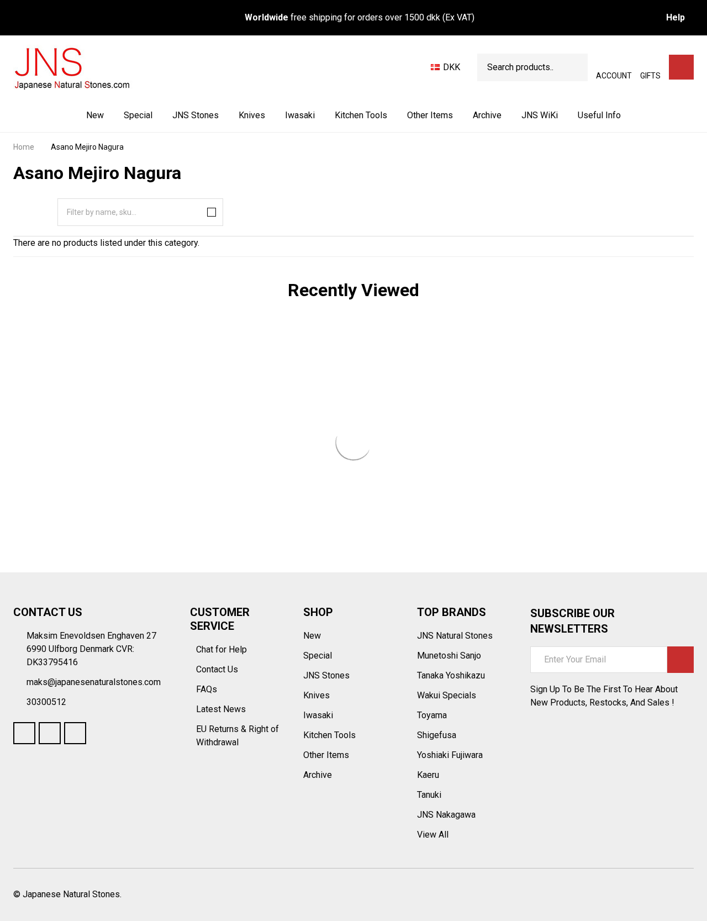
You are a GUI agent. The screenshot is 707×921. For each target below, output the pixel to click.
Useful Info (599, 115)
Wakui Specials (446, 695)
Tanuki (429, 795)
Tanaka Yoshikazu (451, 675)
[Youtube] (49, 733)
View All (433, 834)
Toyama (432, 715)
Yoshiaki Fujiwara (450, 755)
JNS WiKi (539, 115)
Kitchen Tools (361, 115)
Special (138, 115)
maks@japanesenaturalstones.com (94, 682)
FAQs (206, 689)
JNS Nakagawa (446, 814)
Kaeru (428, 775)
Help (675, 17)
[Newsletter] (680, 659)
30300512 (46, 702)
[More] (219, 115)
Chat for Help (222, 649)
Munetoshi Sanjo (449, 655)
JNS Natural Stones (455, 635)
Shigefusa (436, 735)
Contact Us (218, 669)
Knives (252, 115)
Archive (487, 115)
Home (23, 147)
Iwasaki (300, 115)
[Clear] (209, 212)
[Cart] (681, 67)
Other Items (430, 115)
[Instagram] (75, 733)
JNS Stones (195, 115)
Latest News (222, 709)
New (95, 115)
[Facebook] (24, 733)
